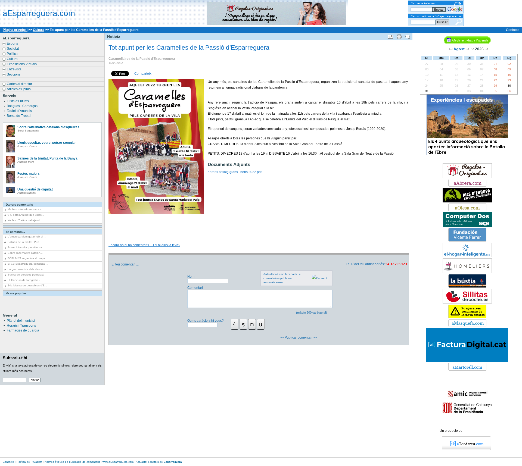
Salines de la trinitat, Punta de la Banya (47, 158)
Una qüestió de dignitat (35, 189)
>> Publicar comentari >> (299, 337)
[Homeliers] (467, 272)
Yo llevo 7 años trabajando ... (26, 220)
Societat (13, 49)
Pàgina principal (15, 30)
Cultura (38, 30)
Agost (459, 49)
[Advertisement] (258, 223)
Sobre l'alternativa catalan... (25, 252)
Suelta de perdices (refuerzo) (26, 274)
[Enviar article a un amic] (390, 35)
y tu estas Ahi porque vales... (26, 214)
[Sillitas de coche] (467, 302)
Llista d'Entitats (18, 101)
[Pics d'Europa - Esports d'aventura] (467, 201)
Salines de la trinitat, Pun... (25, 241)
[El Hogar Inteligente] (467, 256)
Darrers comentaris (19, 204)
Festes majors (28, 174)
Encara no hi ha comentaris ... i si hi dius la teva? (144, 245)
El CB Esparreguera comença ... (28, 263)
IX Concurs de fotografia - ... (25, 280)
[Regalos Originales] (467, 177)
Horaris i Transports (21, 325)
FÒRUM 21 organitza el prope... (28, 258)
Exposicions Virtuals (22, 64)
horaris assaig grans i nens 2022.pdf (235, 172)
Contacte (512, 30)
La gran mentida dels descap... (27, 269)
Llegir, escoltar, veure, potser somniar (46, 143)
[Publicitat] (467, 225)
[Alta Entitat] (467, 317)
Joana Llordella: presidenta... (26, 247)
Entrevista (14, 69)
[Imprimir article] (399, 35)
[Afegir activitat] (467, 43)
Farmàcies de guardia (23, 330)
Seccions (14, 74)
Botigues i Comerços (22, 106)
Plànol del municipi (21, 321)
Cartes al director (20, 84)
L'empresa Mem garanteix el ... (27, 236)
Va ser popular (16, 293)
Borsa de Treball (19, 116)
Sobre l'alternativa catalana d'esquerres (48, 127)
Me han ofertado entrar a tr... (26, 209)
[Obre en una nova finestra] (467, 185)
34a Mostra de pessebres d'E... (27, 285)
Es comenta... (15, 231)
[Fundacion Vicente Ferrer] (467, 240)
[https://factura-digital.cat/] (467, 360)
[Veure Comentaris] (407, 35)
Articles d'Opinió (19, 89)
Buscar (442, 22)
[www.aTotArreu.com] (464, 449)
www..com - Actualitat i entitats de (142, 461)
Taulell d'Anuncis (20, 111)
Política (12, 54)
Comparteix (142, 74)
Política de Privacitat (29, 461)
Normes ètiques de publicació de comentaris (72, 461)
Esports (13, 43)
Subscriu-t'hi (15, 357)
